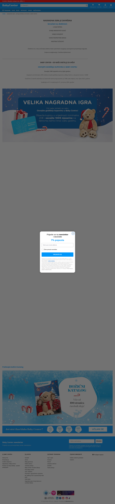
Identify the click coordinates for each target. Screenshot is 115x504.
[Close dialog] (73, 233)
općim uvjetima (51, 261)
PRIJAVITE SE (57, 254)
